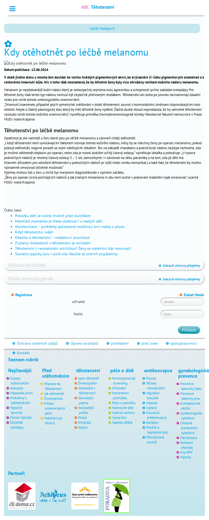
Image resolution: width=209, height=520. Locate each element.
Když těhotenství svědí (34, 232)
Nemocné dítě (122, 407)
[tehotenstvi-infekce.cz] (116, 495)
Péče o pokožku (124, 403)
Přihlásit (189, 329)
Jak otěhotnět (54, 393)
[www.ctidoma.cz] (21, 495)
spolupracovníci (181, 343)
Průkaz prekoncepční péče (54, 408)
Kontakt (21, 352)
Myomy (185, 457)
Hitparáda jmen (21, 393)
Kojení (82, 427)
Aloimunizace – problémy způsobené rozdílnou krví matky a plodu (70, 226)
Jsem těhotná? (88, 378)
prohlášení (117, 343)
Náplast (151, 403)
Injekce (151, 407)
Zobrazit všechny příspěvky (179, 265)
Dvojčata (84, 422)
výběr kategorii (102, 28)
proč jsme (147, 343)
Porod (82, 417)
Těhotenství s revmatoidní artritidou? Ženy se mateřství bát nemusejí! (73, 248)
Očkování (119, 388)
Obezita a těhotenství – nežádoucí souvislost (52, 237)
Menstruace (188, 437)
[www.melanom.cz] (85, 495)
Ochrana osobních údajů (35, 343)
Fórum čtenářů (21, 417)
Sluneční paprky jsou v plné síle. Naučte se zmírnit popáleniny (66, 253)
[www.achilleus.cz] (53, 495)
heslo (78, 313)
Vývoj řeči (119, 417)
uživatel (78, 301)
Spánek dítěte (122, 422)
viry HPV (186, 452)
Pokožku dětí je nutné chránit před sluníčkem (53, 215)
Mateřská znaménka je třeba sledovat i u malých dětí (59, 221)
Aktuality (16, 388)
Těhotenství (97, 7)
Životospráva (53, 398)
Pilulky (151, 378)
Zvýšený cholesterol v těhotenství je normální (53, 243)
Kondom (152, 422)
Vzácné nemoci (123, 412)
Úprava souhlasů (82, 343)
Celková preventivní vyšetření (189, 428)
